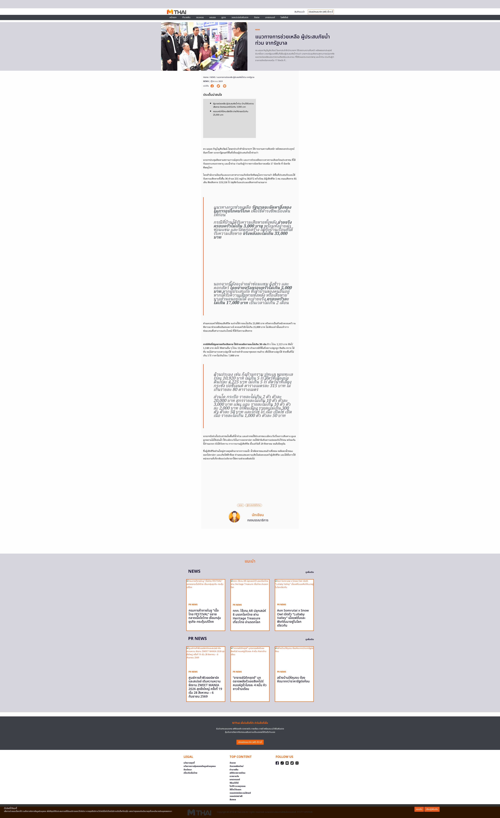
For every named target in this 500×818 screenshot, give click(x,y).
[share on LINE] (224, 86)
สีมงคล (233, 799)
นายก (241, 505)
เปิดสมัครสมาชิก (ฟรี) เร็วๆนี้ (250, 742)
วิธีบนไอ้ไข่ (234, 783)
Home (205, 77)
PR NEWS (193, 604)
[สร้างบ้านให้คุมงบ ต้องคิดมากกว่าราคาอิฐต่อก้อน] (294, 657)
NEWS (257, 29)
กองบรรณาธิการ (257, 520)
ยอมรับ (419, 809)
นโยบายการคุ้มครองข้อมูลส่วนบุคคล (200, 766)
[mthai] (176, 11)
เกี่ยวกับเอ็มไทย (190, 772)
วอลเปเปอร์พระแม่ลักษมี (240, 793)
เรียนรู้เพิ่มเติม (432, 809)
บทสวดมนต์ (270, 17)
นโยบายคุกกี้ (189, 762)
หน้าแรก (173, 17)
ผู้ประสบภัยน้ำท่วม (254, 505)
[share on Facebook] (212, 86)
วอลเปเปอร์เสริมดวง (240, 17)
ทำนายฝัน (186, 17)
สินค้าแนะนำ (300, 11)
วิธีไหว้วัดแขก (235, 789)
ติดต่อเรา (188, 769)
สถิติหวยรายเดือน (237, 772)
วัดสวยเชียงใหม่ (236, 766)
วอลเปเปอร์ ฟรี (236, 796)
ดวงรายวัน (234, 776)
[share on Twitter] (218, 86)
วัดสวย (256, 17)
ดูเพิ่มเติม (309, 572)
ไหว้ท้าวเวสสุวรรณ (238, 786)
